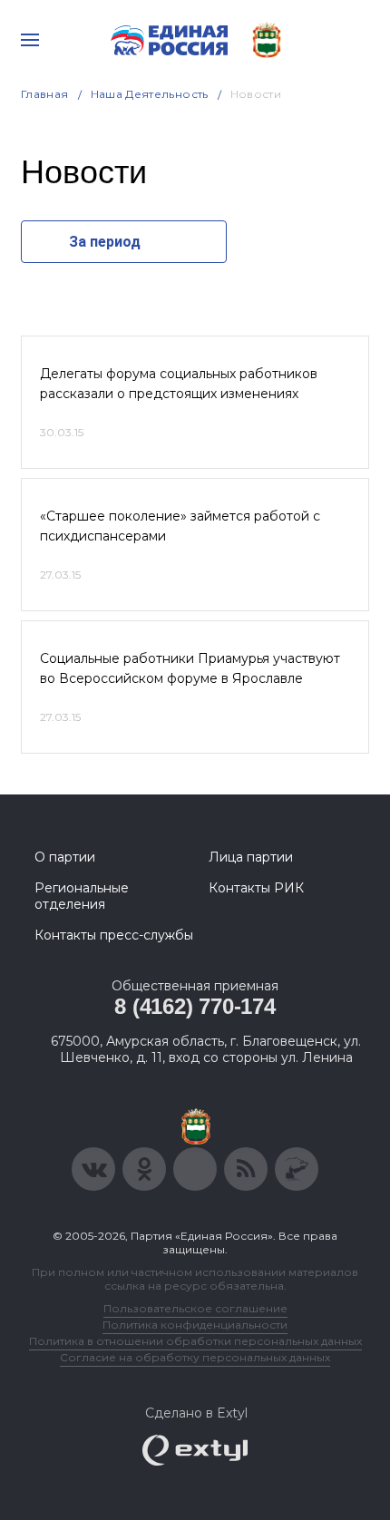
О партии (64, 857)
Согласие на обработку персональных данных (195, 1357)
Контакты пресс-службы (113, 935)
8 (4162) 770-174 (194, 1006)
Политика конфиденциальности (195, 1324)
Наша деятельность (150, 94)
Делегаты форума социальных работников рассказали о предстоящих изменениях (178, 383)
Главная (45, 94)
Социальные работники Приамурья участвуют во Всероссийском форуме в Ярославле (190, 668)
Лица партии (251, 857)
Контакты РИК (256, 888)
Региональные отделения (81, 896)
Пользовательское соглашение (195, 1308)
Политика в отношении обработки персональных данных (195, 1341)
